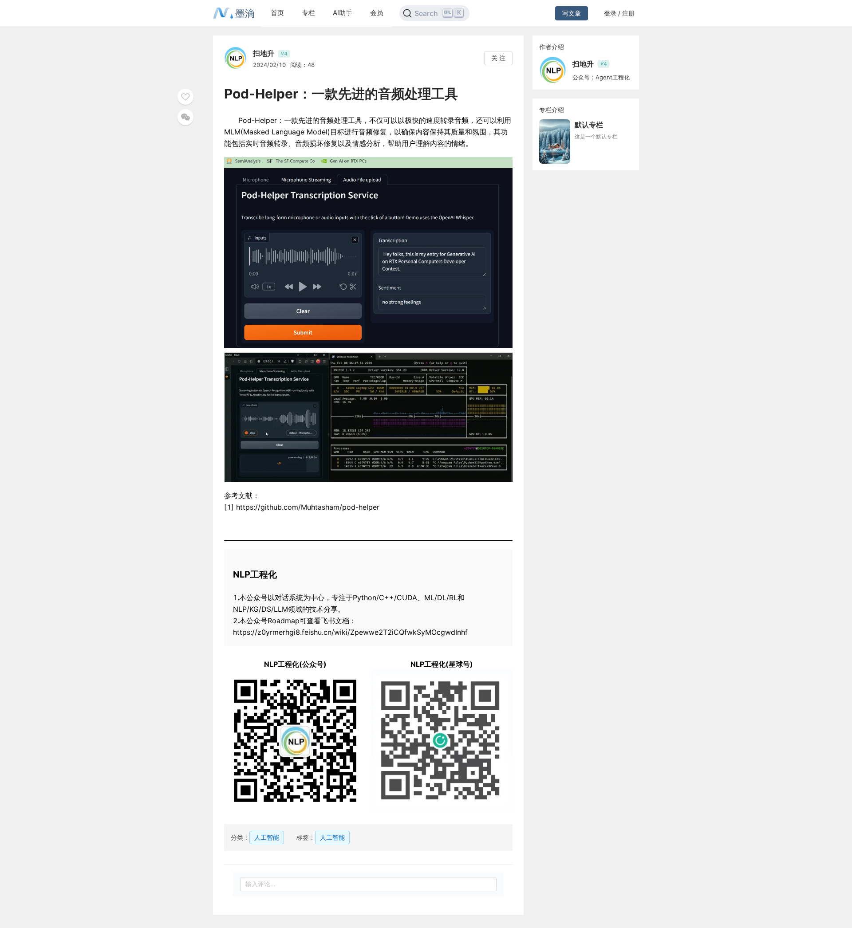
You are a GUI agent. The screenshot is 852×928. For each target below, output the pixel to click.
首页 (277, 12)
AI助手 (342, 12)
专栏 (308, 12)
